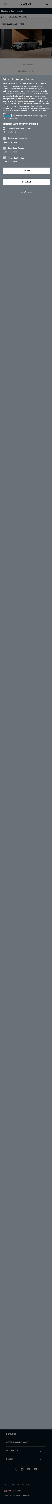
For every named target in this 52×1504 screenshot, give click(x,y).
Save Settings (26, 192)
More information (11, 118)
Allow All (26, 171)
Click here (7, 116)
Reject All (26, 182)
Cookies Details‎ (10, 132)
